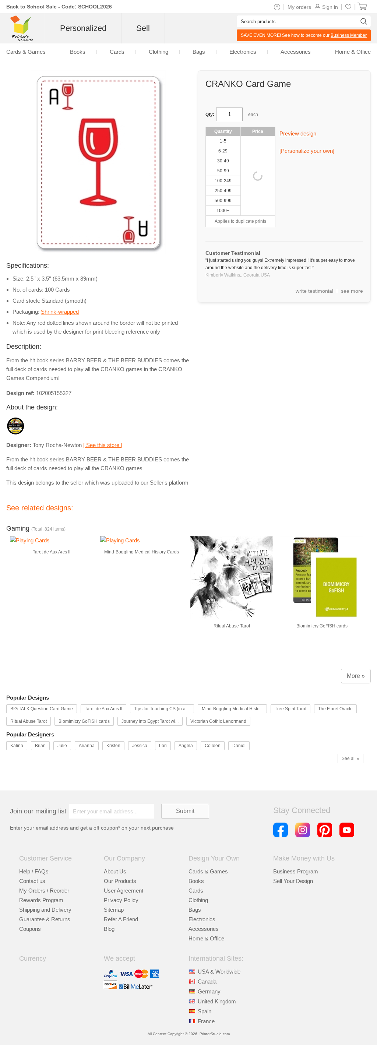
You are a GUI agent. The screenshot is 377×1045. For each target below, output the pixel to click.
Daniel (239, 745)
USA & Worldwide (219, 971)
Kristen (113, 745)
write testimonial (314, 291)
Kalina (16, 745)
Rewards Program (41, 900)
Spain (204, 1011)
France (206, 1021)
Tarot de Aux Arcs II (103, 708)
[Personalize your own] (306, 151)
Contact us (32, 881)
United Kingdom (217, 1001)
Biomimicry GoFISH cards (84, 721)
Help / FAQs (34, 871)
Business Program (295, 871)
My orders (299, 7)
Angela (186, 745)
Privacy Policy (121, 900)
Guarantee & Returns (44, 919)
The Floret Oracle (335, 708)
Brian (40, 745)
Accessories (203, 929)
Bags (194, 910)
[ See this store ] (102, 445)
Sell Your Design (293, 881)
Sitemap (114, 910)
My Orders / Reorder (44, 890)
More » (356, 676)
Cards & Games (208, 871)
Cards (195, 890)
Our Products (120, 881)
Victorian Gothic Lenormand (218, 721)
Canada (207, 981)
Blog (109, 929)
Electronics (201, 919)
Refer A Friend (121, 919)
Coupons (30, 929)
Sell (143, 28)
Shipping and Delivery (45, 910)
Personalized (83, 28)
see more (352, 291)
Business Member (349, 35)
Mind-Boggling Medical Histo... (232, 708)
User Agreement (123, 890)
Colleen (213, 745)
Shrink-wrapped (60, 312)
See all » (350, 758)
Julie (62, 745)
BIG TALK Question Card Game (41, 708)
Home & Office (206, 938)
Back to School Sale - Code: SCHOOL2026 (59, 7)
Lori (163, 745)
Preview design (297, 133)
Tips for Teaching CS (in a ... (162, 708)
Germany (209, 991)
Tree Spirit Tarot (290, 708)
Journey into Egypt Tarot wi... (150, 721)
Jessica (139, 745)
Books (196, 881)
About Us (115, 871)
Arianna (87, 745)
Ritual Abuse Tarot (28, 721)
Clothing (198, 900)
